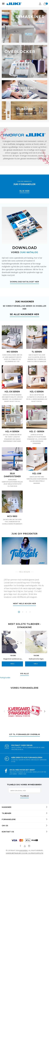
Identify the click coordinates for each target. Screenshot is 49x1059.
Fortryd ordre (5, 677)
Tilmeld (24, 796)
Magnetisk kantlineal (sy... (13, 659)
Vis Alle (24, 674)
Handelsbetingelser (13, 853)
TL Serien (37, 352)
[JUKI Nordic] (14, 3)
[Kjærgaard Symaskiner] (24, 711)
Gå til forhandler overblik (24, 734)
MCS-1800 (12, 516)
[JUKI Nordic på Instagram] (29, 846)
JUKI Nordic (23, 850)
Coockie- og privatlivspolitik (32, 853)
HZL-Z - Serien (36, 431)
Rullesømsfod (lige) (36, 659)
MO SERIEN (12, 352)
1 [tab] (19, 612)
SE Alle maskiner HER (24, 314)
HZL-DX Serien (12, 392)
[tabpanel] (24, 572)
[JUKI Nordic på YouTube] (24, 846)
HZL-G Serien (37, 392)
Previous (3, 648)
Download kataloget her (24, 282)
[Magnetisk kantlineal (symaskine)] (13, 642)
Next (45, 648)
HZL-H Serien (12, 431)
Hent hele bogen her (24, 604)
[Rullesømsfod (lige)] (36, 642)
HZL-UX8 (36, 473)
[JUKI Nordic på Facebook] (20, 846)
